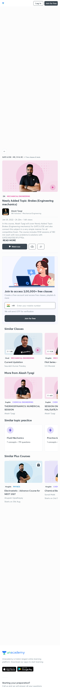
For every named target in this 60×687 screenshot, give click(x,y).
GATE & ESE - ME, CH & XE (12, 157)
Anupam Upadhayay (13, 498)
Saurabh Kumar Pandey (15, 366)
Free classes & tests (33, 157)
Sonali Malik (50, 494)
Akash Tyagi (9, 413)
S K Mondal (50, 366)
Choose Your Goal (14, 3)
